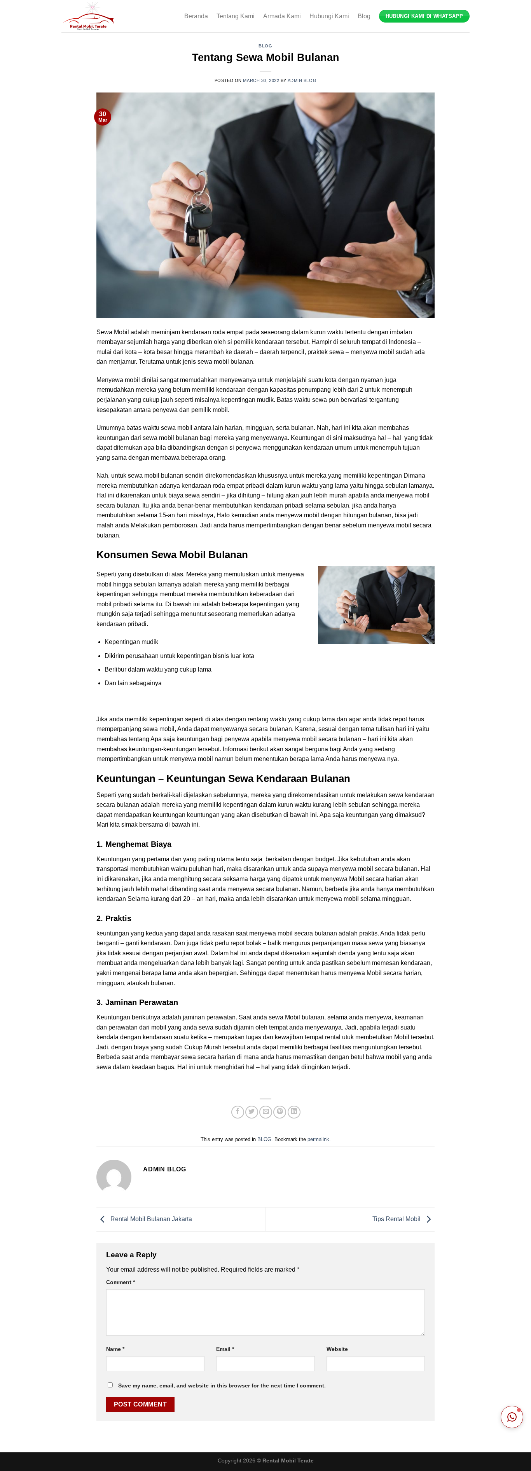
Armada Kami (282, 16)
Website (337, 1349)
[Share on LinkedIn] (294, 1112)
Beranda (196, 16)
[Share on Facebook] (237, 1112)
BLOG (265, 46)
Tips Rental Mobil (397, 1219)
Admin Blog (302, 80)
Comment (120, 1282)
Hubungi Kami (329, 16)
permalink (318, 1139)
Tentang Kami (236, 16)
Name (115, 1349)
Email (225, 1349)
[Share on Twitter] (251, 1112)
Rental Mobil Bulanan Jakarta (150, 1219)
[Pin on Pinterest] (279, 1112)
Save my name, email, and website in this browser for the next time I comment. (222, 1385)
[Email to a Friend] (265, 1112)
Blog (364, 16)
